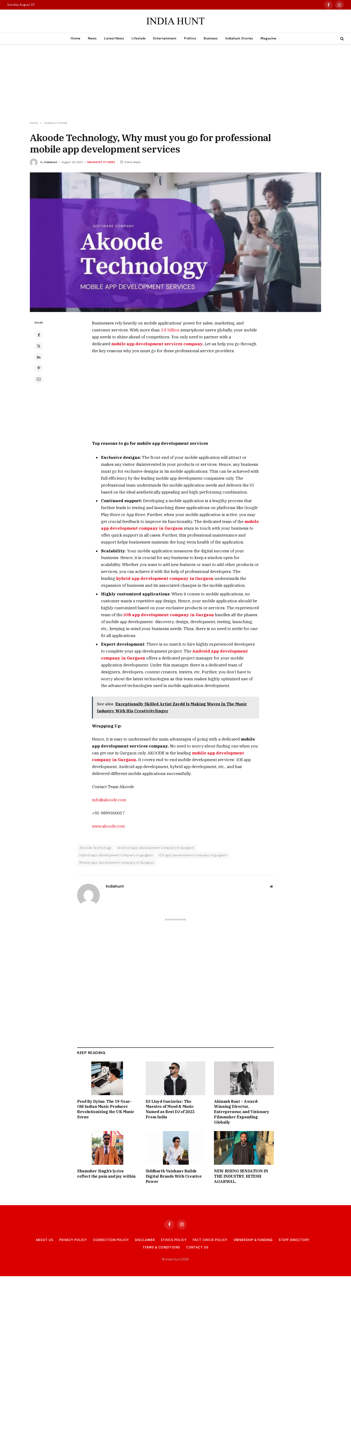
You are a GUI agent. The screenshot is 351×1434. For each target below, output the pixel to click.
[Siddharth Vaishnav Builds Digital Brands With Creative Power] (176, 1148)
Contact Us (197, 1247)
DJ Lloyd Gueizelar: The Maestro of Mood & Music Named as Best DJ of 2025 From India (170, 1109)
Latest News (114, 38)
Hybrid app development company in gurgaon (116, 855)
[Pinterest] (38, 368)
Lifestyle (138, 38)
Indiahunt (50, 162)
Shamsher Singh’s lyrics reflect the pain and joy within (106, 1174)
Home (75, 38)
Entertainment (164, 38)
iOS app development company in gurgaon (193, 855)
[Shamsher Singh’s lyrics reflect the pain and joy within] (107, 1148)
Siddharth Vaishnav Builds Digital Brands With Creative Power (174, 1176)
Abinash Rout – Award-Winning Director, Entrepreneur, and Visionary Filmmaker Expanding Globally (241, 1112)
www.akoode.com (108, 826)
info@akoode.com (109, 799)
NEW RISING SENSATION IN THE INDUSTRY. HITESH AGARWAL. (241, 1176)
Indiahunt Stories (239, 38)
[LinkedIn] (38, 357)
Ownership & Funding (253, 1240)
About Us (44, 1240)
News (92, 38)
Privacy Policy (73, 1240)
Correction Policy (111, 1240)
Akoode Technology (96, 848)
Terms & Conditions (161, 1247)
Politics (190, 38)
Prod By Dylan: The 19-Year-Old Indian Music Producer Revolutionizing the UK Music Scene (105, 1109)
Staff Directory (294, 1240)
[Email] (38, 379)
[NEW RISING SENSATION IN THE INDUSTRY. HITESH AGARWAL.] (244, 1148)
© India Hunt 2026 (175, 1259)
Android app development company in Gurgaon (155, 848)
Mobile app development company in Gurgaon (117, 863)
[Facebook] (38, 335)
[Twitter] (38, 346)
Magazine (268, 38)
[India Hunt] (175, 21)
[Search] (341, 38)
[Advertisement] (175, 82)
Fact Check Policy (210, 1240)
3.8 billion (170, 330)
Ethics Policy (174, 1240)
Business (211, 38)
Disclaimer (145, 1240)
